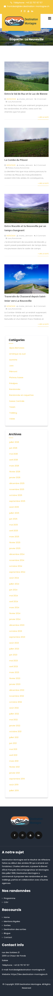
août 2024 (14, 577)
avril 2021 (13, 755)
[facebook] (21, 11)
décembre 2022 (16, 690)
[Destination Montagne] (21, 21)
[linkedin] (32, 11)
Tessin (12, 407)
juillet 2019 (14, 790)
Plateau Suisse (13, 168)
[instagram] (25, 11)
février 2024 (14, 613)
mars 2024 (14, 607)
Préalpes (13, 383)
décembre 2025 (16, 483)
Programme (9, 898)
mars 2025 (14, 536)
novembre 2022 (16, 696)
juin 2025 (13, 518)
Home (7, 917)
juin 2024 (13, 589)
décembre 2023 (16, 625)
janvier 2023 (14, 684)
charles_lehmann (26, 99)
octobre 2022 (15, 702)
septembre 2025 (17, 501)
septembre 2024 (17, 572)
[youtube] (28, 11)
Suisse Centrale (16, 401)
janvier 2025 (14, 548)
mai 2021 (13, 749)
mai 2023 (13, 660)
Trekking (13, 412)
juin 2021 (13, 743)
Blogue (7, 933)
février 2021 (14, 766)
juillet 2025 (14, 513)
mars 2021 (14, 761)
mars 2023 (14, 672)
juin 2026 (13, 448)
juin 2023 (13, 654)
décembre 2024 (16, 554)
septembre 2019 (17, 778)
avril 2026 (13, 459)
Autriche (13, 359)
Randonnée (16, 102)
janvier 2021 (14, 772)
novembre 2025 (16, 489)
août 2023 (14, 642)
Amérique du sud (17, 353)
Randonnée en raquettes (21, 395)
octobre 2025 (15, 495)
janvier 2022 (14, 725)
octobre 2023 (15, 631)
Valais (12, 418)
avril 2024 (13, 601)
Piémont (13, 371)
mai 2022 (13, 719)
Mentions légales (12, 921)
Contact (8, 937)
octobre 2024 (15, 566)
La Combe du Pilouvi (16, 160)
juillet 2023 (14, 648)
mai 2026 (13, 453)
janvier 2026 (14, 477)
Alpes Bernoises (16, 347)
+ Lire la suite (43, 117)
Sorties (7, 925)
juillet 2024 (14, 583)
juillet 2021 (14, 737)
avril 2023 (13, 666)
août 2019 (13, 784)
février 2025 (14, 542)
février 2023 (14, 678)
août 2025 (14, 507)
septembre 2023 (17, 637)
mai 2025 (13, 524)
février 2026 (14, 471)
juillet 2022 (14, 713)
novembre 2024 (16, 560)
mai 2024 (13, 595)
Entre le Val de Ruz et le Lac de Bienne (25, 93)
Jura (9, 102)
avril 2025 (13, 530)
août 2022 (14, 707)
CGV (6, 902)
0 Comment (41, 99)
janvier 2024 (14, 619)
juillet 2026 (14, 442)
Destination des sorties (15, 929)
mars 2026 (14, 465)
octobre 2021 (15, 731)
